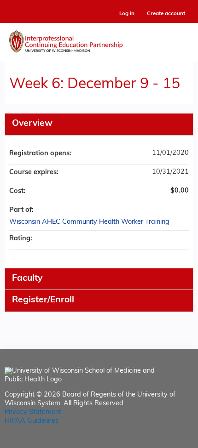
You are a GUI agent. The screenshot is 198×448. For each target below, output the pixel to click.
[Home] (99, 39)
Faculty (27, 278)
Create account (166, 14)
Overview (32, 123)
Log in (126, 14)
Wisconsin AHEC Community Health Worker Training (89, 222)
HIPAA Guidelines (31, 421)
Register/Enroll (43, 300)
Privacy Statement (33, 412)
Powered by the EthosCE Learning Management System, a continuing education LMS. (160, 441)
